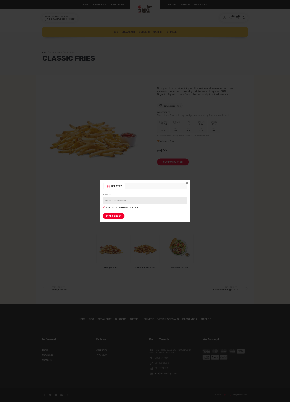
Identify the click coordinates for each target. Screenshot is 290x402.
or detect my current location (121, 207)
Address (120, 201)
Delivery (116, 186)
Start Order (113, 216)
